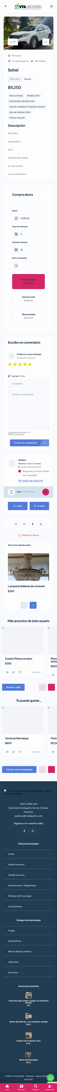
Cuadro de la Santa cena (28, 1041)
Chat (19, 506)
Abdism (22, 460)
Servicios (13, 972)
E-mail (41, 506)
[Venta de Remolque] (28, 1054)
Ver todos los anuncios (30, 480)
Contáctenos (15, 906)
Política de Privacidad (19, 896)
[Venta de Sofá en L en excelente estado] (28, 1016)
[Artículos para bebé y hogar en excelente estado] (28, 995)
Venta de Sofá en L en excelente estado (28, 1022)
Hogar (11, 930)
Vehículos (13, 962)
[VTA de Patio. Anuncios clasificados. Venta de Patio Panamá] (28, 6)
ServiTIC (28, 1079)
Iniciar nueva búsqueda (19, 769)
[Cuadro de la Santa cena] (28, 1035)
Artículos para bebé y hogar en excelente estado (29, 1002)
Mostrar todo (13, 687)
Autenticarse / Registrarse (22, 885)
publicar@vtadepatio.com (28, 816)
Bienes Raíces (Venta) (19, 951)
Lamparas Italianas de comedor (26, 586)
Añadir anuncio (16, 875)
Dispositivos (14, 941)
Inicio (11, 854)
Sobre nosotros (16, 864)
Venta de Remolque (28, 1060)
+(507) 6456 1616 (28, 804)
